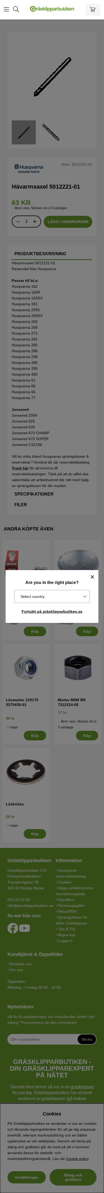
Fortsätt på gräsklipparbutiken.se (52, 611)
